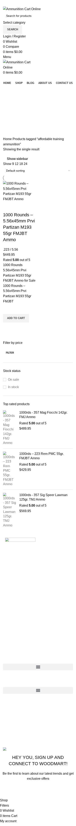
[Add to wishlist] (8, 309)
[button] (16, 318)
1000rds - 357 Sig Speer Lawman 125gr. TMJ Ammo (43, 497)
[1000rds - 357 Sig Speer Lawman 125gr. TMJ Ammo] (9, 510)
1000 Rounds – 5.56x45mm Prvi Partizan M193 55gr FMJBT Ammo (19, 227)
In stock (13, 387)
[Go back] (8, 91)
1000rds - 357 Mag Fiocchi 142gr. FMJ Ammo (43, 415)
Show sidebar (17, 159)
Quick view (8, 327)
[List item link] (38, 722)
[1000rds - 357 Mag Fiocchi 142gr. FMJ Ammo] (9, 427)
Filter (10, 352)
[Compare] (8, 207)
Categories (11, 118)
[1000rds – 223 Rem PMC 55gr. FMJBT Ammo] (9, 469)
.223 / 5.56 (10, 249)
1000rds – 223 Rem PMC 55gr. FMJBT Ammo (41, 456)
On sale (13, 379)
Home (8, 139)
